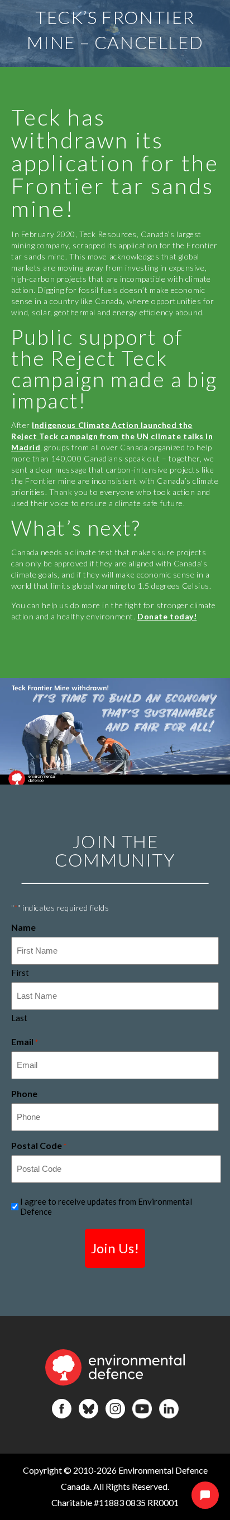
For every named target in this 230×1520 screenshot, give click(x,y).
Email (24, 1041)
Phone (24, 1093)
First (20, 973)
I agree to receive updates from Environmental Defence (106, 1206)
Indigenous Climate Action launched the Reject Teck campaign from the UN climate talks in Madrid (112, 436)
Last (19, 1018)
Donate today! (167, 616)
